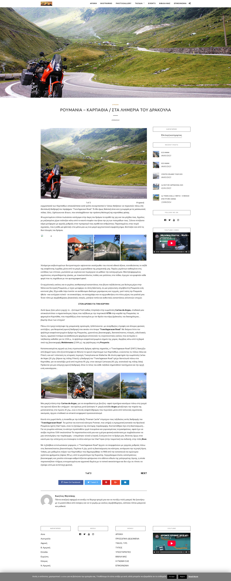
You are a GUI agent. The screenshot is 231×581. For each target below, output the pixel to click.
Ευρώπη (115, 104)
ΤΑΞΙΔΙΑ (139, 3)
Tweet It (94, 482)
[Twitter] (170, 220)
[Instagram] (178, 220)
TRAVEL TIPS (121, 543)
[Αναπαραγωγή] (154, 252)
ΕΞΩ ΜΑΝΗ (165, 152)
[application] (171, 243)
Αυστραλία (45, 538)
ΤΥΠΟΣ (119, 547)
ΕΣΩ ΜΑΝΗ (165, 163)
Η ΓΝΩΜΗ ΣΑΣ (122, 561)
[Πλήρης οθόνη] (189, 252)
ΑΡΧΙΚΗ (93, 3)
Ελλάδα (44, 552)
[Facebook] (165, 220)
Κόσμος (44, 561)
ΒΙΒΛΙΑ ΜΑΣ (164, 3)
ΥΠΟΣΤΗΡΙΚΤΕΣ (123, 552)
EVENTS (152, 3)
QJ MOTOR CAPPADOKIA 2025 (172, 185)
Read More (193, 576)
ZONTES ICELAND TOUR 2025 (172, 174)
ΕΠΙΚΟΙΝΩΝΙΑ (180, 3)
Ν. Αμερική (45, 565)
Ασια (43, 534)
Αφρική (44, 543)
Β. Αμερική (45, 547)
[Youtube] (174, 220)
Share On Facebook (71, 482)
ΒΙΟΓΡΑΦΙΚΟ (106, 3)
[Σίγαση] (186, 252)
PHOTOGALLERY (123, 3)
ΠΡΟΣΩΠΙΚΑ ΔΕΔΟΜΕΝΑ (127, 538)
